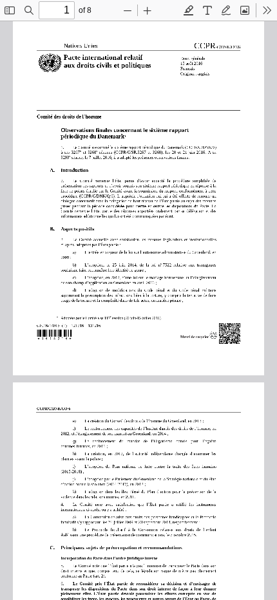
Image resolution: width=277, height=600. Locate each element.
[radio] (189, 10)
